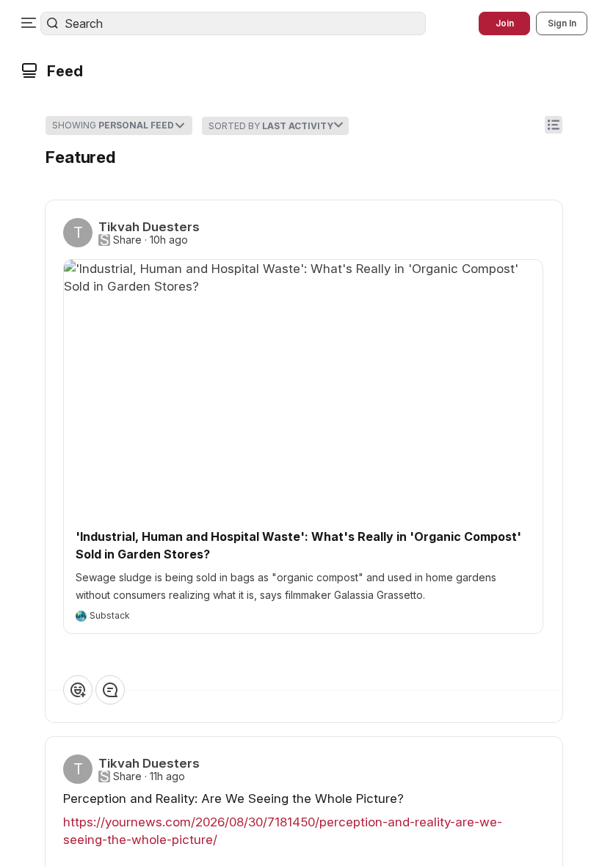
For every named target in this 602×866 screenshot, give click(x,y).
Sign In (562, 23)
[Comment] (110, 690)
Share (127, 240)
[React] (78, 690)
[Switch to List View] (553, 125)
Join (505, 23)
